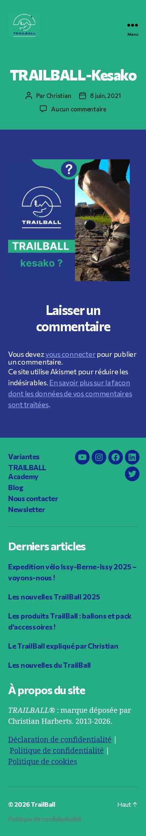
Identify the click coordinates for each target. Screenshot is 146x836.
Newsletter (26, 509)
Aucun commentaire (78, 109)
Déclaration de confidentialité (60, 740)
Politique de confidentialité (57, 751)
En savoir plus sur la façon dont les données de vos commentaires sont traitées (70, 393)
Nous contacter (33, 498)
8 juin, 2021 (105, 95)
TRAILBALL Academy (27, 472)
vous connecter (70, 354)
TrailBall (43, 804)
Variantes (24, 456)
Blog (15, 487)
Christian (58, 95)
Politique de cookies (42, 762)
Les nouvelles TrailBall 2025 (54, 596)
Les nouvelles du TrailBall (49, 664)
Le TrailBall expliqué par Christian (63, 645)
